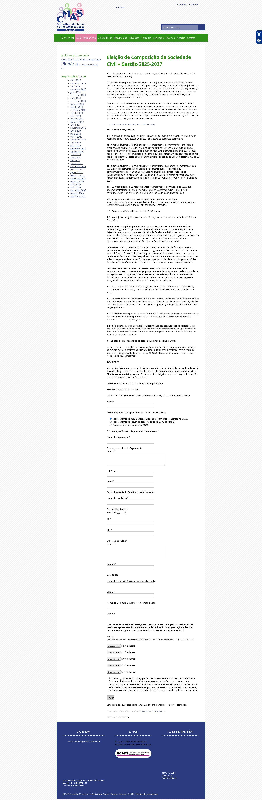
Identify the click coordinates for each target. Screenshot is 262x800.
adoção (64, 59)
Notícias (181, 37)
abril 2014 (75, 160)
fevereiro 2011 (77, 175)
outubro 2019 (77, 104)
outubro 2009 (77, 193)
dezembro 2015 (78, 139)
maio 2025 (75, 80)
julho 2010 (75, 184)
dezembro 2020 (78, 95)
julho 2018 (75, 116)
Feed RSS (181, 4)
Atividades (134, 37)
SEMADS (94, 65)
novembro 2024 (78, 83)
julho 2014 (75, 154)
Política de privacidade (147, 794)
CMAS (70, 17)
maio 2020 (75, 98)
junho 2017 (75, 124)
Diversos (170, 37)
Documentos (120, 37)
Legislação (158, 37)
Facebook (193, 4)
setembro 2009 (77, 196)
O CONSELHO (105, 37)
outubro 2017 (77, 121)
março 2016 (76, 136)
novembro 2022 (78, 89)
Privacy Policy (144, 711)
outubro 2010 (77, 181)
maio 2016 (75, 133)
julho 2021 (75, 92)
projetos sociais (85, 65)
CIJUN (131, 794)
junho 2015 (75, 142)
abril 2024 (75, 86)
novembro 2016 (78, 127)
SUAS (63, 69)
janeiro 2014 (76, 163)
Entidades (146, 37)
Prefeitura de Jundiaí (189, 774)
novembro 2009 (78, 190)
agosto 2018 (76, 112)
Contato (191, 37)
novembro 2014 (78, 148)
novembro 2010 (78, 178)
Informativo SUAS (94, 59)
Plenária (69, 64)
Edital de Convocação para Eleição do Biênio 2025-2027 (132, 124)
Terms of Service (157, 711)
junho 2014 (75, 157)
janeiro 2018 (76, 118)
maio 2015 (75, 145)
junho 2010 (75, 187)
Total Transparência (86, 37)
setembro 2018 (77, 109)
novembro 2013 (78, 166)
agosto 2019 (76, 107)
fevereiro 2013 (77, 169)
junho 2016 (75, 130)
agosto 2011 (76, 172)
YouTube (120, 7)
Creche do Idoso (79, 59)
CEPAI (70, 59)
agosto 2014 (76, 151)
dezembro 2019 (78, 101)
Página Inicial (67, 37)
